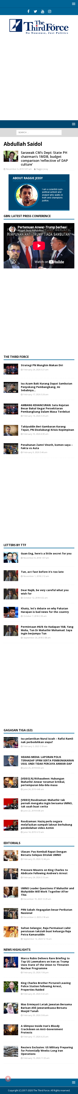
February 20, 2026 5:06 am (35, 1015)
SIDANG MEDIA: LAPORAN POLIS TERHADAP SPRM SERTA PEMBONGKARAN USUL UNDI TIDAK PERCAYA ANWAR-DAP (47, 760)
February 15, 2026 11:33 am (36, 1058)
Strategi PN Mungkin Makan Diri (42, 365)
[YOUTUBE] (42, 11)
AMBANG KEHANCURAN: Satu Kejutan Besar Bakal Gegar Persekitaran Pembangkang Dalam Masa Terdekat (45, 408)
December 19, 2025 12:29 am (37, 899)
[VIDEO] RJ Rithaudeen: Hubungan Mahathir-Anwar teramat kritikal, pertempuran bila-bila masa (43, 782)
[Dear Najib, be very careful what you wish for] (11, 594)
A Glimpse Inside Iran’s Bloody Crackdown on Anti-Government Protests (42, 1029)
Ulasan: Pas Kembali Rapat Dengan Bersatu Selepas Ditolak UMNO (44, 853)
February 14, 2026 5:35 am (35, 415)
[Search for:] (39, 132)
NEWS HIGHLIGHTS (17, 950)
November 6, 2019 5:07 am (19, 169)
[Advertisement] (39, 78)
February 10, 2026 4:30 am (35, 434)
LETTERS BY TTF (15, 545)
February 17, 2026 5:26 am (35, 394)
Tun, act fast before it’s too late (42, 571)
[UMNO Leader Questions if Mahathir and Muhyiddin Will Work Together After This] (11, 892)
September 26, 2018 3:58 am (37, 637)
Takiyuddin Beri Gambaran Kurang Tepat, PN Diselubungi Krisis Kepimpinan (47, 428)
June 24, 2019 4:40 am (33, 789)
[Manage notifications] (8, 1079)
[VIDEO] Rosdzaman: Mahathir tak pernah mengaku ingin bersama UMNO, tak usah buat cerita (47, 803)
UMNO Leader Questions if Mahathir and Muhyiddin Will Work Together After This (47, 891)
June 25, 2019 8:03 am (33, 767)
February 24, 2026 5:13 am (35, 877)
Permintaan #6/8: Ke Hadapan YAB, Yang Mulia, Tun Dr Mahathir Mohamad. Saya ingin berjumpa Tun (47, 630)
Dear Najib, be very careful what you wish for (45, 591)
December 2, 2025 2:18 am (36, 917)
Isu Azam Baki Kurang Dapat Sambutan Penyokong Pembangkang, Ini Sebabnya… (46, 387)
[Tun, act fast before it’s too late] (11, 575)
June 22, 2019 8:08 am (33, 810)
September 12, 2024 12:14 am (37, 938)
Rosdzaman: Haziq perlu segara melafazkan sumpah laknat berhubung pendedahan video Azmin (46, 825)
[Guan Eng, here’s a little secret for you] (11, 557)
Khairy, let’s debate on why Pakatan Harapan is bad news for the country (45, 610)
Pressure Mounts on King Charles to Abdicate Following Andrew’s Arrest (44, 871)
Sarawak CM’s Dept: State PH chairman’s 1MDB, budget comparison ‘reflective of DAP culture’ (44, 158)
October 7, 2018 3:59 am (35, 616)
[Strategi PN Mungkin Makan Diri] (11, 369)
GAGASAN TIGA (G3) (18, 730)
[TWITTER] (35, 11)
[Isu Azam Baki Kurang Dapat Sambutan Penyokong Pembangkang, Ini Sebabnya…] (11, 387)
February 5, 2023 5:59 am (35, 746)
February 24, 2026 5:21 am (35, 369)
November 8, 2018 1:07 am (36, 557)
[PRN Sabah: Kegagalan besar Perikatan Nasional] (11, 913)
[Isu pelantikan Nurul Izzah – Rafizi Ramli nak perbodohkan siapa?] (11, 742)
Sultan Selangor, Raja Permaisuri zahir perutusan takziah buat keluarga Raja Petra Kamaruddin (46, 931)
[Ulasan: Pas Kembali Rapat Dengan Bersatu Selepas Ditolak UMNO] (11, 855)
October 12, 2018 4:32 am (35, 597)
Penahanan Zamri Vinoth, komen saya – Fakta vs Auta (47, 446)
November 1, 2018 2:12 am (36, 576)
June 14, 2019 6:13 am (33, 832)
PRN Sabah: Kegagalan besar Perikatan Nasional (46, 911)
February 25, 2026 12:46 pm (36, 859)
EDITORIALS (12, 843)
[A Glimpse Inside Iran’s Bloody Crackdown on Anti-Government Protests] (11, 1029)
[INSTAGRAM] (49, 11)
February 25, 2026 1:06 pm (36, 972)
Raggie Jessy (42, 169)
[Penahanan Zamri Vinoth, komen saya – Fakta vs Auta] (11, 448)
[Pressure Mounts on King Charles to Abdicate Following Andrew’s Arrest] (11, 873)
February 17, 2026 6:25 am (35, 1036)
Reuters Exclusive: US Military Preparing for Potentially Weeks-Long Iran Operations (47, 1051)
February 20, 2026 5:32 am (35, 993)
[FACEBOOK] (28, 11)
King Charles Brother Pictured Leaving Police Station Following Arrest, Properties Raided (46, 986)
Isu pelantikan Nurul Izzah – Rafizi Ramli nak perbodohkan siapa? (47, 740)
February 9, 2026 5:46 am (35, 452)
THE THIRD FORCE (16, 357)
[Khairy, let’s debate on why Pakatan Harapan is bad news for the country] (11, 612)
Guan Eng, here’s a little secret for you (46, 553)
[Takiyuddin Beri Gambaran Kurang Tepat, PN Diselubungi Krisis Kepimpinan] (11, 430)
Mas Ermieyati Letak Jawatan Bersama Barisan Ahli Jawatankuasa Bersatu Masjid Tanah (46, 1008)
